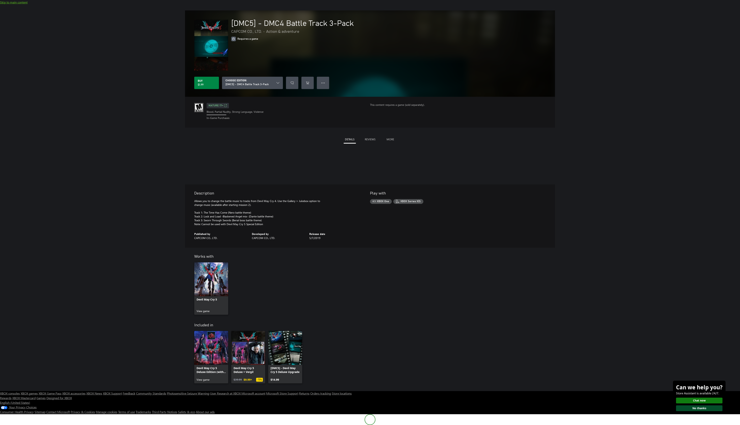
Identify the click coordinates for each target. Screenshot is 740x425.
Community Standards (151, 393)
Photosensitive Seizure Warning (188, 393)
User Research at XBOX (225, 393)
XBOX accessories (74, 393)
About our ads (205, 412)
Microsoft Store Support (282, 393)
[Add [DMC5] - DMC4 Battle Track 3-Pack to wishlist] (292, 83)
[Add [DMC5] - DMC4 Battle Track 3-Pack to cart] (307, 83)
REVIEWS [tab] (370, 139)
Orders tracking (320, 393)
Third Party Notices (164, 412)
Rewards (6, 398)
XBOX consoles (10, 393)
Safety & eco (186, 412)
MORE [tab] (390, 139)
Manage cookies (106, 412)
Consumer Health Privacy (17, 412)
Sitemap (39, 412)
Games (41, 398)
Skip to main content (14, 2)
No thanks (699, 408)
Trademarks (143, 412)
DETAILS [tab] (349, 139)
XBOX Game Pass (50, 393)
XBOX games (29, 393)
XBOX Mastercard (24, 398)
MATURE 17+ (216, 105)
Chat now (699, 400)
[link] (211, 288)
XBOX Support (112, 393)
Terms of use (126, 412)
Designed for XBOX (59, 398)
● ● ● (323, 83)
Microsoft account (253, 393)
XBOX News (94, 393)
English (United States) (15, 403)
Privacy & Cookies (83, 412)
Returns (304, 393)
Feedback (129, 393)
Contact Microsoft (58, 412)
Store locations (342, 393)
